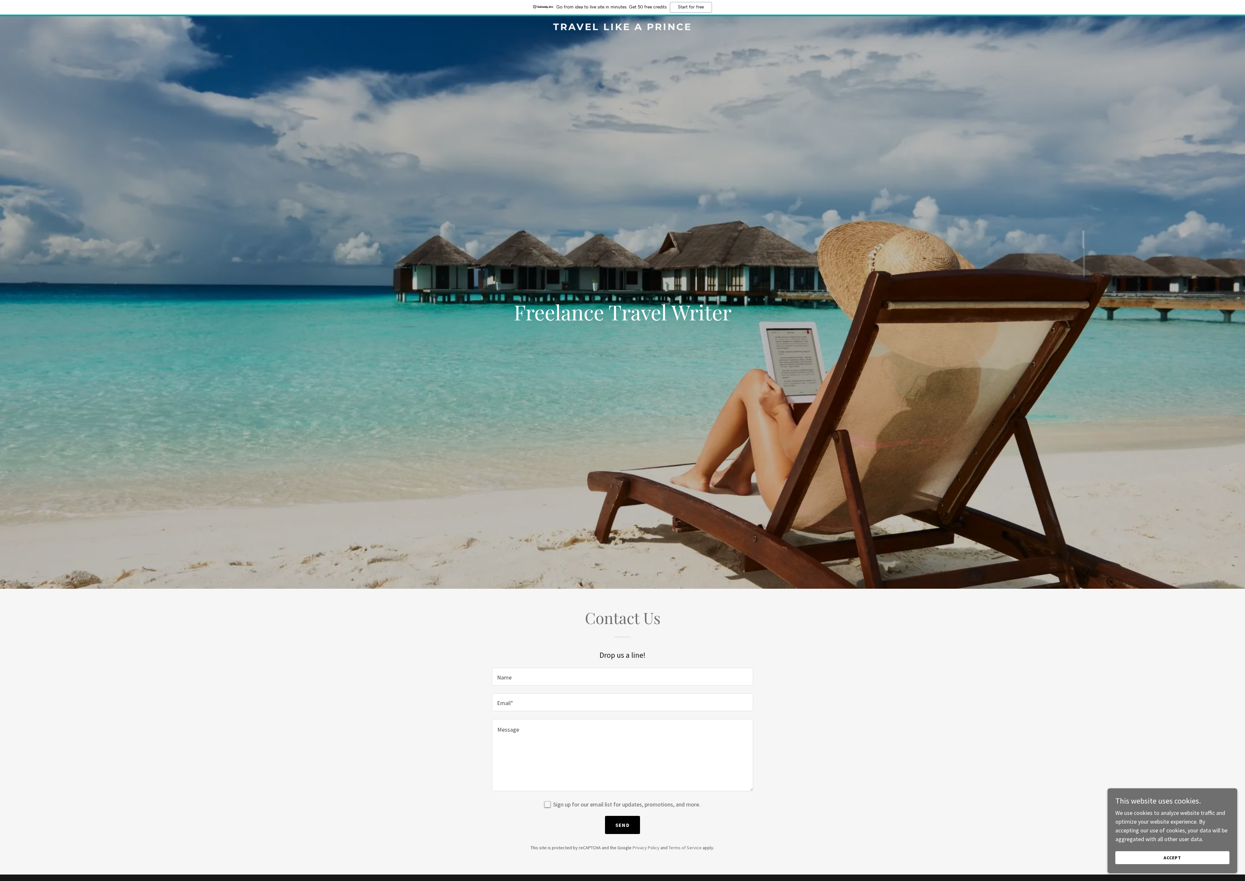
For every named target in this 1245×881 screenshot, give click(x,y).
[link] (622, 28)
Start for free (691, 7)
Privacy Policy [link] (646, 848)
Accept (1172, 858)
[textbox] (622, 677)
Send (622, 825)
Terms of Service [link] (685, 848)
